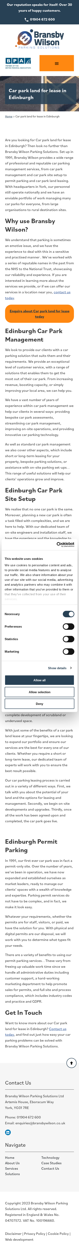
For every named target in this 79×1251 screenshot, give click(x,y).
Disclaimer (13, 1233)
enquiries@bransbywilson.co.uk (40, 1123)
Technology (50, 1157)
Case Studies (51, 1163)
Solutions (12, 1174)
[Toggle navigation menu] (57, 63)
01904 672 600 (29, 1117)
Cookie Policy (58, 1233)
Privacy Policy (34, 1233)
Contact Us (50, 1168)
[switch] (68, 626)
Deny (39, 703)
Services (11, 1168)
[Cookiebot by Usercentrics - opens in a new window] (56, 544)
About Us (12, 1163)
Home (8, 116)
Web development (19, 1239)
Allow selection (39, 692)
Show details (57, 668)
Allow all (39, 680)
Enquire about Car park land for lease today (39, 314)
